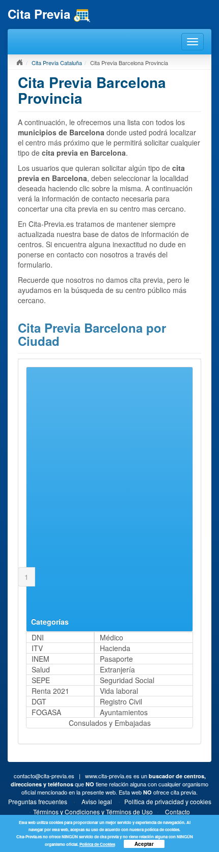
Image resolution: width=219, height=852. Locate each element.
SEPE (41, 680)
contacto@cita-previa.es (44, 776)
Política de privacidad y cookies (167, 801)
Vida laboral (119, 691)
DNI (38, 637)
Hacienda (115, 648)
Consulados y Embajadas (110, 723)
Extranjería (117, 669)
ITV (37, 648)
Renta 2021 (50, 691)
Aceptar (144, 843)
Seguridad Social (127, 680)
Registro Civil (121, 701)
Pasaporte (116, 659)
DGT (39, 701)
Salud (41, 669)
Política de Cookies (97, 844)
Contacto (177, 811)
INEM (40, 659)
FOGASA (46, 712)
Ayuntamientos (124, 712)
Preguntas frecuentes (37, 801)
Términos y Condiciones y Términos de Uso (93, 811)
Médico (111, 637)
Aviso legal (96, 801)
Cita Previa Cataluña (57, 62)
